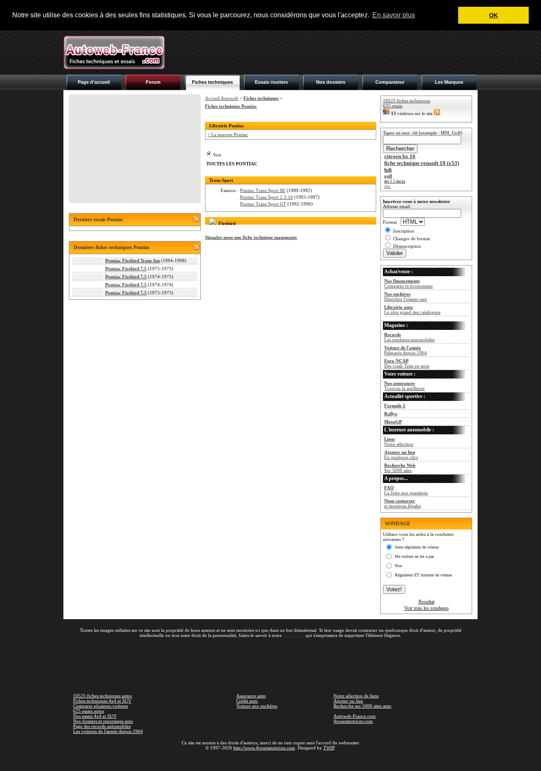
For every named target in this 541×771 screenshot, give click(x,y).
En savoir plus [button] (393, 15)
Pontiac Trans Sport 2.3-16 (266, 197)
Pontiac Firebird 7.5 (126, 268)
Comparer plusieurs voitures (100, 705)
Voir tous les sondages (426, 608)
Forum (153, 82)
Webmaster (293, 635)
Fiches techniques (212, 82)
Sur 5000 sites (399, 468)
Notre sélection (398, 441)
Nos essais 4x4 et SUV (95, 716)
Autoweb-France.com (354, 716)
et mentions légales (402, 503)
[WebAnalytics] (270, 760)
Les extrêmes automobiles (409, 337)
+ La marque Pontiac (228, 134)
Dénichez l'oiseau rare (405, 296)
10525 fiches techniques (406, 100)
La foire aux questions (406, 490)
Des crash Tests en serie (406, 363)
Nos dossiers (330, 82)
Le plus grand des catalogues (412, 310)
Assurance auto (251, 695)
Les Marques (449, 82)
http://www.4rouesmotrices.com (264, 747)
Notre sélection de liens (356, 695)
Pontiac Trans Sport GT (263, 203)
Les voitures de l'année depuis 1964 (108, 731)
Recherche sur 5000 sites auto (362, 705)
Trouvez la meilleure (404, 386)
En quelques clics (401, 455)
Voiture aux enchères (256, 705)
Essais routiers (271, 82)
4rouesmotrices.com (353, 721)
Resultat (426, 602)
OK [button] (493, 15)
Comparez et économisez (408, 283)
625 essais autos (88, 710)
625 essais (392, 105)
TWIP (328, 747)
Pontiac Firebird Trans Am (132, 260)
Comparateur (389, 82)
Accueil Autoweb (221, 98)
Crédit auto (247, 700)
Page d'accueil (94, 82)
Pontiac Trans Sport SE (262, 190)
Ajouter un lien (348, 700)
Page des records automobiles (102, 726)
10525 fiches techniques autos (102, 695)
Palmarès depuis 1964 (405, 350)
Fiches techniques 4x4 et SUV (102, 700)
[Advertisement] (324, 52)
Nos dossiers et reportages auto (103, 721)
